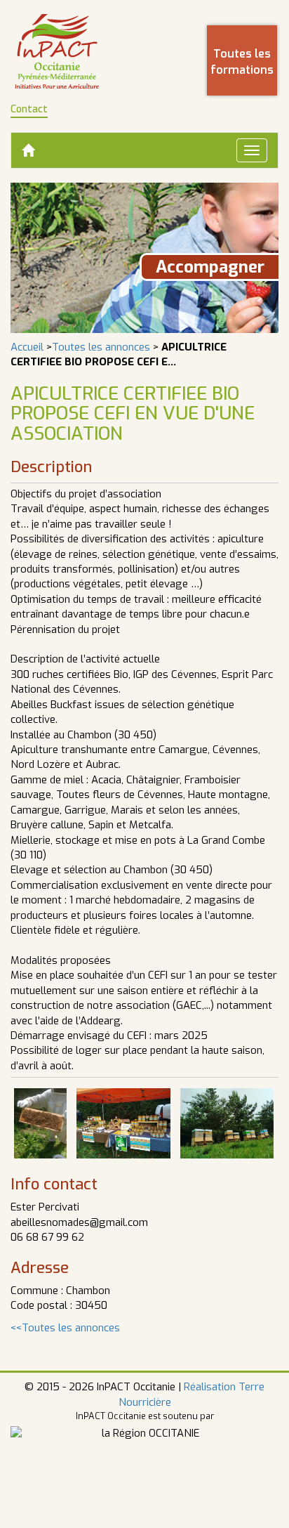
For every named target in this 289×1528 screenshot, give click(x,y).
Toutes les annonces (101, 347)
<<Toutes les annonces (65, 1328)
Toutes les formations (242, 61)
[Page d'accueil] (57, 51)
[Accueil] (28, 150)
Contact (29, 109)
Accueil (27, 347)
